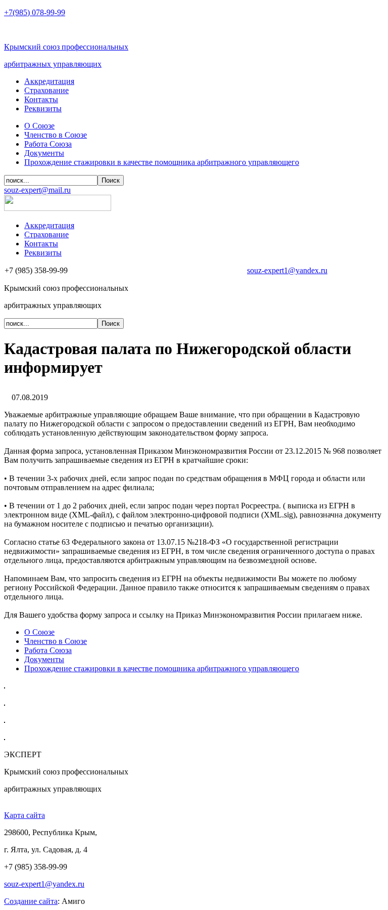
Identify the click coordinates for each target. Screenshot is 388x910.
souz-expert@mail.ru (37, 190)
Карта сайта (24, 815)
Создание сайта (31, 901)
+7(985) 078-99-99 (34, 12)
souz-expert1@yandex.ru (287, 270)
